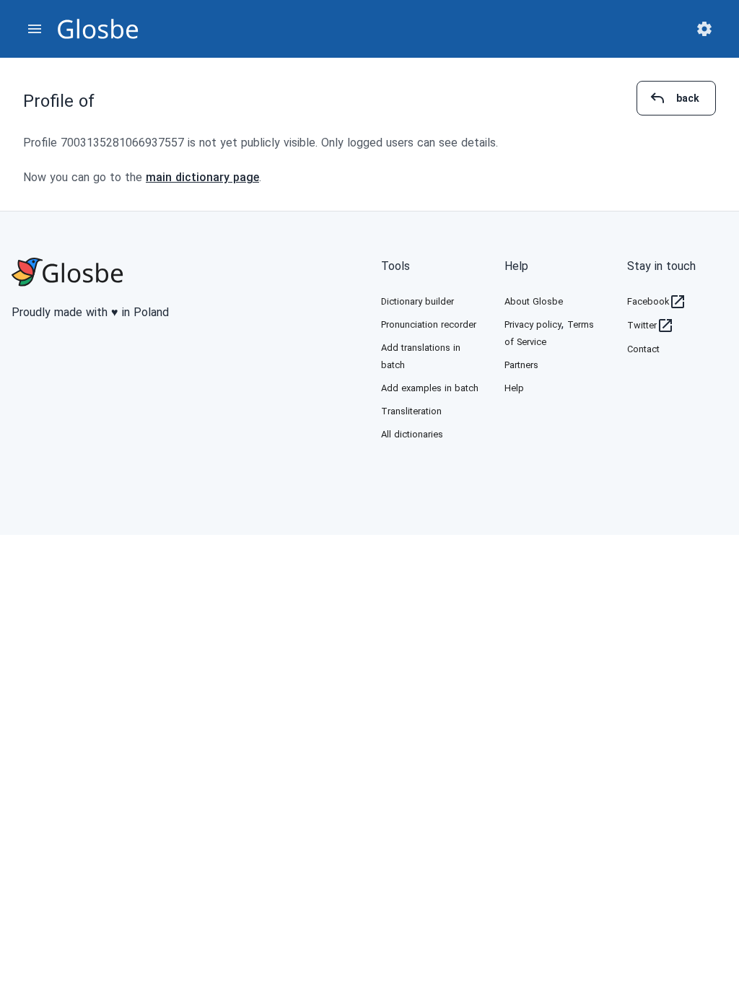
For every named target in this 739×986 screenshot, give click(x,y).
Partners (521, 364)
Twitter (642, 325)
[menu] (34, 29)
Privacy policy (532, 324)
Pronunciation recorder (428, 324)
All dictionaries (412, 434)
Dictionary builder (417, 301)
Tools (395, 266)
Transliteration (411, 411)
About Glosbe (533, 301)
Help (516, 266)
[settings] (704, 28)
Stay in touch (661, 266)
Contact (643, 349)
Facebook (648, 301)
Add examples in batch (429, 388)
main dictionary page (202, 177)
